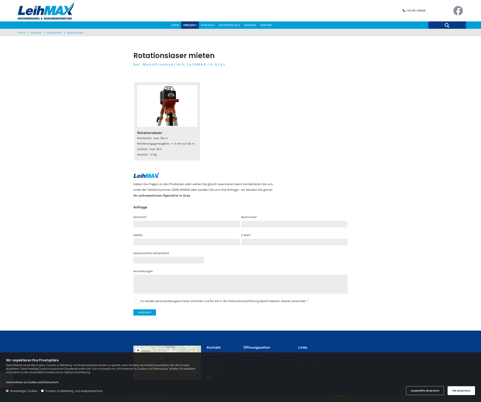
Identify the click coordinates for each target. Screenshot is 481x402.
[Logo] (52, 11)
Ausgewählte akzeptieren (425, 390)
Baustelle (36, 32)
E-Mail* (246, 235)
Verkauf (207, 25)
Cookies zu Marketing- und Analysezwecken (74, 391)
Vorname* (140, 217)
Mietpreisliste (229, 25)
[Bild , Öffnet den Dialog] (167, 106)
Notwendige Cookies (24, 391)
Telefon (138, 235)
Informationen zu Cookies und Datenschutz (32, 382)
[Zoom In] (138, 350)
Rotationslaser (75, 32)
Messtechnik (54, 32)
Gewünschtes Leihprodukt (151, 253)
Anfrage (250, 25)
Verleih (189, 25)
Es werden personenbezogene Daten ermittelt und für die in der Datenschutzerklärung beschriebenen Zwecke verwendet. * (224, 301)
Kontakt (266, 25)
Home (175, 25)
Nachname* (249, 217)
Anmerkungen (143, 271)
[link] (190, 25)
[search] (447, 25)
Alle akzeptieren (461, 390)
